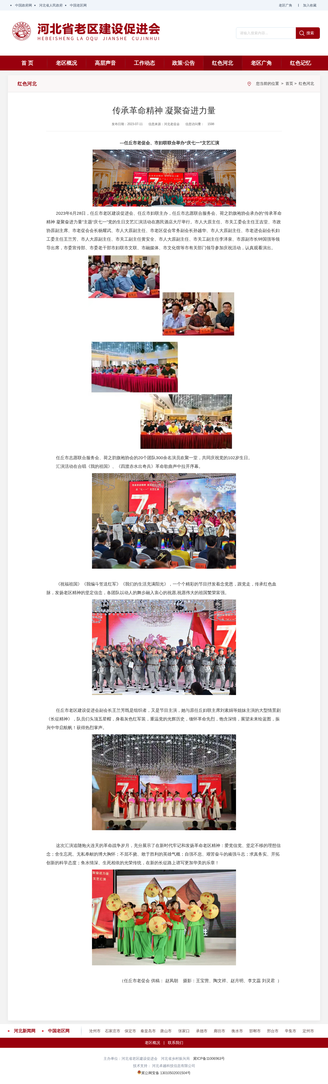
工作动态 (144, 63)
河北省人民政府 (51, 5)
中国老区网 (78, 5)
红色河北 (222, 63)
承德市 (201, 1031)
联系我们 (175, 1043)
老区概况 (66, 63)
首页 (289, 83)
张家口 (184, 1031)
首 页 (27, 63)
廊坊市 (219, 1031)
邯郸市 (255, 1031)
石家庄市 (112, 1031)
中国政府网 (23, 5)
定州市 (308, 1031)
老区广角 (285, 5)
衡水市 (237, 1031)
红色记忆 (300, 63)
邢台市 (273, 1031)
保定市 (130, 1031)
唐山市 (166, 1031)
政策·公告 (183, 63)
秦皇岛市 (148, 1031)
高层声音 (105, 63)
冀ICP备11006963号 (209, 1058)
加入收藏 (309, 5)
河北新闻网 (25, 1030)
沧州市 (95, 1031)
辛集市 (290, 1031)
